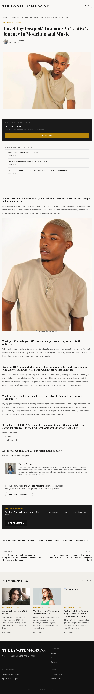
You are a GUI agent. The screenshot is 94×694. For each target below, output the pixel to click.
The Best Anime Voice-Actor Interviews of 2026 (27, 161)
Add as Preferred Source (19, 494)
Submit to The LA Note (11, 674)
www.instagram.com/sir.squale (15, 455)
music (57, 540)
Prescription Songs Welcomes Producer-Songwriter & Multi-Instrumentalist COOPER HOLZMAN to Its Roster (22, 557)
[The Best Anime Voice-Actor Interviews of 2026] (47, 596)
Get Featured (16, 523)
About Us (54, 658)
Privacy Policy (56, 674)
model (40, 540)
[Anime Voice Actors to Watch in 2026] (16, 596)
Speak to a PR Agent (10, 679)
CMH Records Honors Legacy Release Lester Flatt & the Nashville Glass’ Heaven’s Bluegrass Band (71, 557)
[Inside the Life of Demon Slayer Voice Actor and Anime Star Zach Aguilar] (78, 596)
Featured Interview (16, 17)
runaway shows (82, 540)
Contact (54, 662)
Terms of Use (56, 679)
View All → (87, 580)
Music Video (67, 540)
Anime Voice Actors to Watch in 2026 (23, 153)
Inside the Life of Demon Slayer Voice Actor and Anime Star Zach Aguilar (37, 170)
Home (5, 17)
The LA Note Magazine (25, 6)
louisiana (31, 540)
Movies (49, 540)
